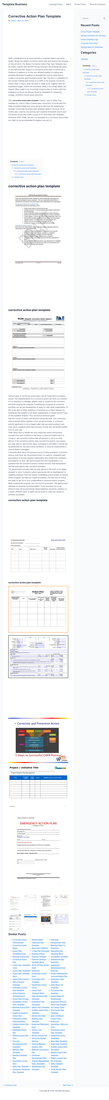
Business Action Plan (21, 956)
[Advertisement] (26, 40)
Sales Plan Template (21, 1066)
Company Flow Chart (89, 43)
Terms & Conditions (97, 4)
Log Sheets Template (59, 956)
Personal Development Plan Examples (20, 1044)
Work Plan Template (40, 948)
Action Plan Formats (21, 999)
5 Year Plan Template (40, 951)
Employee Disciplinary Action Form (39, 973)
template (84, 59)
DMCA (68, 4)
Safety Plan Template (40, 1007)
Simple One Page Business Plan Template (38, 1018)
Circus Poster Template (90, 32)
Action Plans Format (21, 979)
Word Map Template (59, 1041)
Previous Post (10, 1085)
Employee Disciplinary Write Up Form (59, 1024)
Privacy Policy (80, 4)
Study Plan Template (59, 1044)
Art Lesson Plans (57, 1007)
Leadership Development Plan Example (58, 968)
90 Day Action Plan (39, 1035)
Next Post (68, 1085)
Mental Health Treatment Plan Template (38, 942)
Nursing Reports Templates (92, 47)
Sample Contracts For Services (93, 35)
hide (21, 161)
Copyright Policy (56, 4)
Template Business (14, 4)
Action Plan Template (21, 971)
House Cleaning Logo (89, 39)
